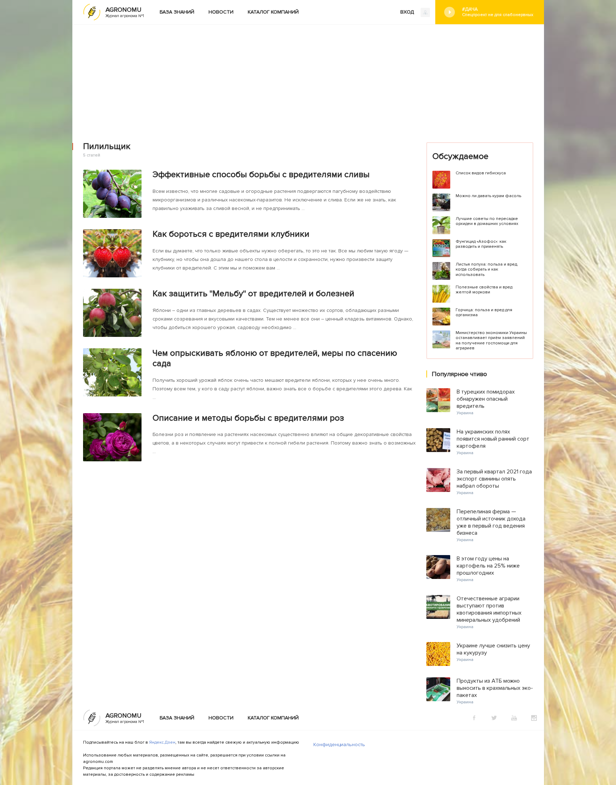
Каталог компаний (273, 12)
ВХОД (407, 12)
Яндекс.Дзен (162, 742)
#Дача (497, 11)
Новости (221, 12)
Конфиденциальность (339, 745)
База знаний (177, 12)
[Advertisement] (308, 78)
